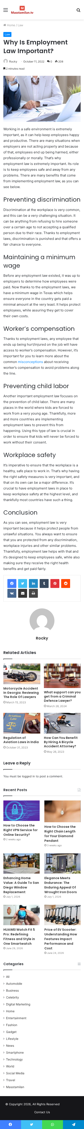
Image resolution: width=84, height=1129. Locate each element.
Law (20, 25)
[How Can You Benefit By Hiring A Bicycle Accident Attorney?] (62, 723)
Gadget (11, 1032)
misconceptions (30, 362)
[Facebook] (11, 583)
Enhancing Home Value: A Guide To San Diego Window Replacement (21, 885)
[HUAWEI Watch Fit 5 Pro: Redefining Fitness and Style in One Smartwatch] (21, 915)
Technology (14, 1059)
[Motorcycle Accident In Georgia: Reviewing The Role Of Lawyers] (21, 674)
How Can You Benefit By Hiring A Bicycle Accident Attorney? (61, 742)
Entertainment (16, 1018)
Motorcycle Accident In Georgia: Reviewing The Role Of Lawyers (21, 692)
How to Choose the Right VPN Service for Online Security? (20, 830)
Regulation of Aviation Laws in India (21, 740)
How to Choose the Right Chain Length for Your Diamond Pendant (60, 833)
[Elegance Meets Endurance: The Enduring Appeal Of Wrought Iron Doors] (62, 863)
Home (10, 25)
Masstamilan (15, 1087)
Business (12, 990)
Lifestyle (12, 1039)
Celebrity (12, 997)
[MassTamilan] (22, 9)
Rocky (13, 61)
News (10, 1045)
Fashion (11, 1025)
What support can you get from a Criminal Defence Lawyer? (62, 696)
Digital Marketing (18, 1004)
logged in (28, 776)
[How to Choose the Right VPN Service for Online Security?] (21, 810)
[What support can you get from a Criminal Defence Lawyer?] (62, 676)
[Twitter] (22, 583)
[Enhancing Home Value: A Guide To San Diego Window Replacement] (21, 863)
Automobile (14, 983)
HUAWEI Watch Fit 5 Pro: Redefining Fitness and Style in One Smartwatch (19, 936)
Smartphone (15, 1052)
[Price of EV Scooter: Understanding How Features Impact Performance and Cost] (62, 915)
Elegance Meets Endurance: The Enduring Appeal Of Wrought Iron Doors (60, 885)
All (7, 977)
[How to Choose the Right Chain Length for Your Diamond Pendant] (62, 811)
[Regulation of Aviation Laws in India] (21, 723)
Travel (10, 1080)
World (10, 1066)
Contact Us (42, 1112)
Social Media (15, 1073)
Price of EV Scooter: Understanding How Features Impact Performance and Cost (60, 939)
